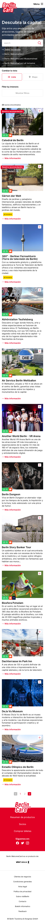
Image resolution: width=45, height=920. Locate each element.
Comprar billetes (22, 831)
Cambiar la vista (9, 70)
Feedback (22, 911)
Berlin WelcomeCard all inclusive (19, 63)
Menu (37, 4)
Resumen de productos (22, 817)
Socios (22, 824)
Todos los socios (12, 49)
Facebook (17, 843)
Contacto (22, 901)
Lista (13, 77)
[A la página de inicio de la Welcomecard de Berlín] (6, 4)
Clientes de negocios (22, 877)
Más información (13, 158)
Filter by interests (10, 86)
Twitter (22, 843)
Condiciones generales (22, 881)
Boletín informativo (22, 906)
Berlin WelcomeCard (14, 54)
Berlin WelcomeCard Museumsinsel (20, 58)
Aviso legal (22, 886)
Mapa (34, 77)
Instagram (27, 843)
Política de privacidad (22, 891)
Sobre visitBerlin (22, 896)
